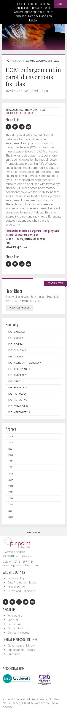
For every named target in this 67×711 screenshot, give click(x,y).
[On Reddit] (29, 127)
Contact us (14, 624)
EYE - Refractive (17, 400)
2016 (11, 498)
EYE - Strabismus (18, 406)
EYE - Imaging (15, 356)
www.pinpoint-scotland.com (20, 565)
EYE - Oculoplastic (19, 369)
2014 (11, 511)
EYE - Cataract (16, 332)
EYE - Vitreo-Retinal (19, 412)
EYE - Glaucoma (17, 350)
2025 (11, 442)
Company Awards (18, 632)
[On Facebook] (9, 127)
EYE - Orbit (29, 113)
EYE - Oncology (17, 375)
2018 (11, 486)
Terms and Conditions (21, 591)
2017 (11, 492)
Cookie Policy (15, 578)
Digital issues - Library (21, 645)
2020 (11, 473)
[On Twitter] (15, 127)
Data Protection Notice (21, 582)
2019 (11, 479)
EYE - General (16, 344)
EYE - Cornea (15, 338)
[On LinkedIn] (22, 127)
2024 (11, 449)
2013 (11, 517)
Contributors (15, 628)
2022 (11, 461)
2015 (11, 504)
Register (12, 620)
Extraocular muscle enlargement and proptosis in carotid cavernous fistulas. (32, 233)
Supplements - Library (21, 649)
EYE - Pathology (17, 394)
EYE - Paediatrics (17, 387)
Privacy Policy (16, 586)
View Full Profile (19, 307)
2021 (11, 467)
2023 (11, 455)
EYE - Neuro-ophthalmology (24, 363)
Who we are (14, 615)
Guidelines (13, 654)
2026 (11, 436)
